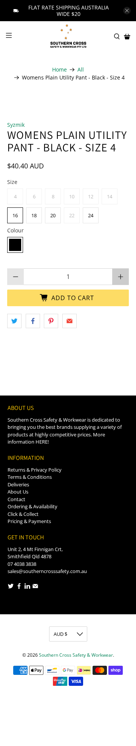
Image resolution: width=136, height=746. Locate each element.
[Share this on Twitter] (14, 321)
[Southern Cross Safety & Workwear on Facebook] (19, 587)
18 (34, 215)
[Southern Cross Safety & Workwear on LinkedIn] (27, 587)
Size (12, 181)
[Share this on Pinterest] (51, 321)
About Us (18, 491)
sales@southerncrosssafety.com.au (47, 571)
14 (109, 196)
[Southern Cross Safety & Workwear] (68, 36)
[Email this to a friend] (69, 321)
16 (15, 215)
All (80, 69)
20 (53, 215)
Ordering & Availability (32, 506)
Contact (16, 499)
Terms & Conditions (30, 476)
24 (90, 215)
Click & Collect (23, 514)
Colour (15, 230)
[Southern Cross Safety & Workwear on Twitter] (11, 587)
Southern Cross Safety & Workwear (76, 655)
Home (59, 69)
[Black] (15, 245)
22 (71, 215)
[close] (127, 10)
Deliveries (18, 484)
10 (71, 196)
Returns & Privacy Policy (35, 469)
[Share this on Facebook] (33, 321)
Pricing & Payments (29, 521)
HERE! (42, 441)
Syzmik (16, 124)
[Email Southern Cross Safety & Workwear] (35, 587)
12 (90, 196)
